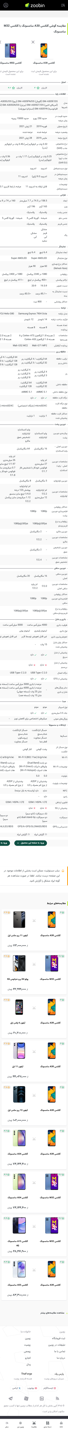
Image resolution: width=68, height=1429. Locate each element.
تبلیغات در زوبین (56, 1345)
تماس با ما (59, 1351)
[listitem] (34, 930)
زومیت (27, 1345)
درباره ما (61, 1358)
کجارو (28, 1358)
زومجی (27, 1351)
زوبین (28, 1338)
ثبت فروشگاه (58, 1338)
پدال (28, 1364)
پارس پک (59, 1374)
